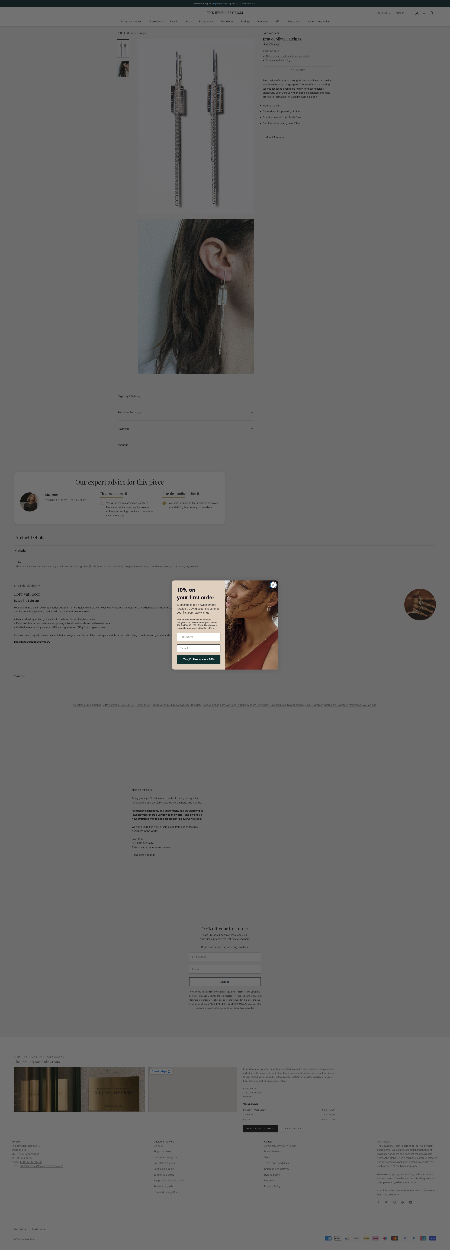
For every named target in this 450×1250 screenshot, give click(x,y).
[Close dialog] (273, 585)
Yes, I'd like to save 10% (198, 659)
